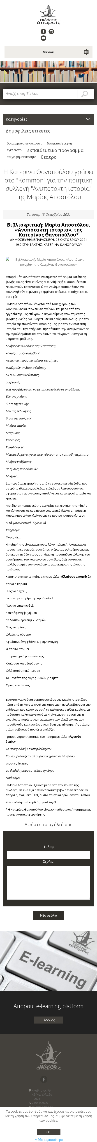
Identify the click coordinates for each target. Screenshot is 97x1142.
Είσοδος (48, 1020)
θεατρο (49, 157)
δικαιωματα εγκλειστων (24, 143)
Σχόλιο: (48, 861)
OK (48, 1132)
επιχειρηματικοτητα (21, 157)
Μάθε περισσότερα (49, 1139)
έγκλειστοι (15, 150)
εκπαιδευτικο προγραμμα (55, 150)
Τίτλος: (49, 846)
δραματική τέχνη (59, 143)
